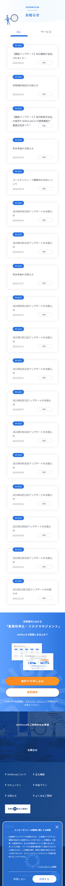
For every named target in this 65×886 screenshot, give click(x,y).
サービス (46, 32)
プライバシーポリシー (35, 701)
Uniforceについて (16, 774)
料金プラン (41, 785)
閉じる (57, 827)
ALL (19, 32)
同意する (44, 879)
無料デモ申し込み (32, 681)
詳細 (44, 62)
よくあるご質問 (43, 795)
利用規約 (19, 701)
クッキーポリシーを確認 (47, 866)
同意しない (20, 879)
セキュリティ (14, 785)
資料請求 (32, 692)
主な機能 (40, 774)
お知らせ (12, 795)
